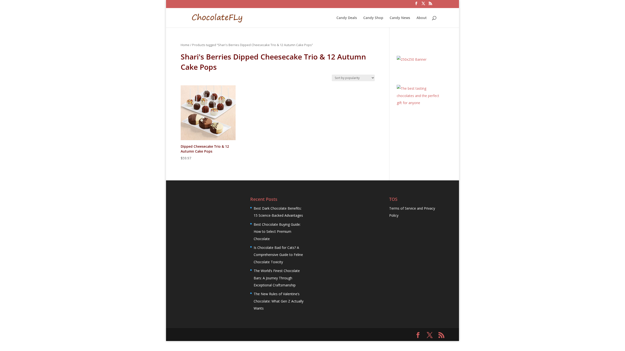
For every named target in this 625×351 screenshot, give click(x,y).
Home (185, 45)
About (422, 18)
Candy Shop (373, 18)
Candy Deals (346, 18)
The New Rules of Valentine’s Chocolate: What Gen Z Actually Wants (278, 301)
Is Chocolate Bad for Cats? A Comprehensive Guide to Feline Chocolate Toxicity (278, 254)
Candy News (400, 18)
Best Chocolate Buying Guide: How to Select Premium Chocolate (277, 231)
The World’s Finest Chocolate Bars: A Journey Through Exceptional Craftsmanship (277, 277)
